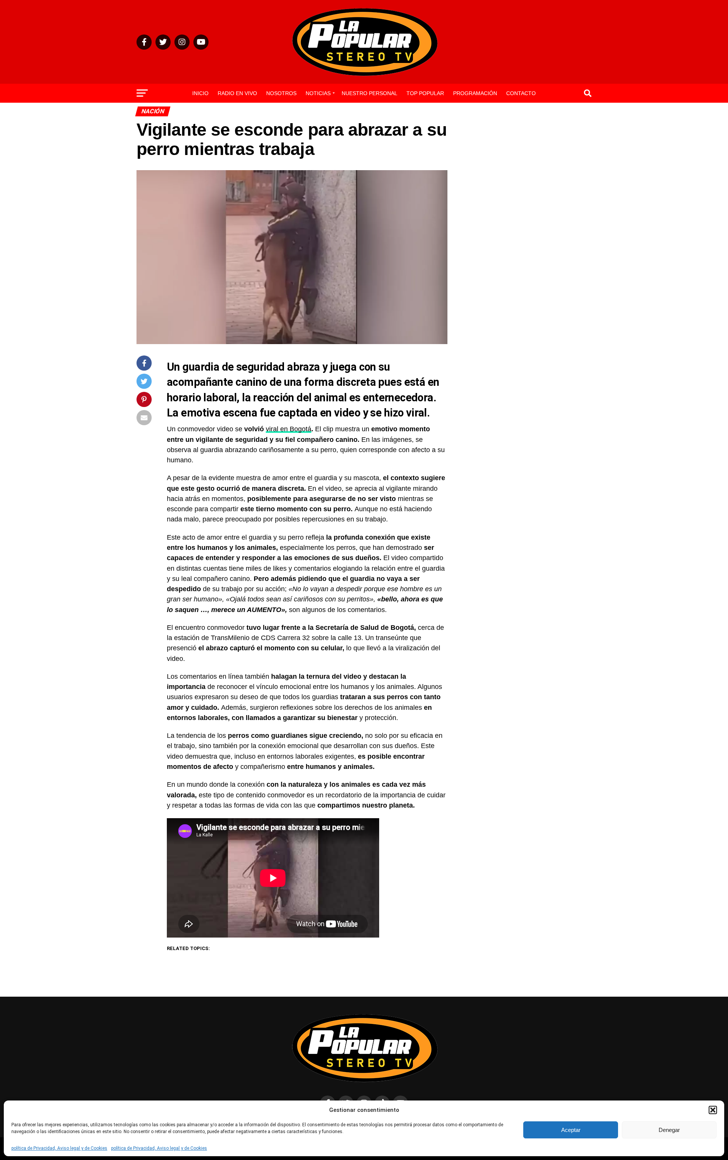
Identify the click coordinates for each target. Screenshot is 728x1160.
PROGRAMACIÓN (475, 93)
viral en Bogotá (288, 429)
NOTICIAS (318, 93)
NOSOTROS (281, 93)
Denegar (669, 1130)
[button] (713, 1110)
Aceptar (571, 1130)
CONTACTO (521, 93)
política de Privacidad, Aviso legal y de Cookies (59, 1148)
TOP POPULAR (425, 93)
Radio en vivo (237, 93)
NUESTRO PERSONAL (369, 93)
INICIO (200, 93)
